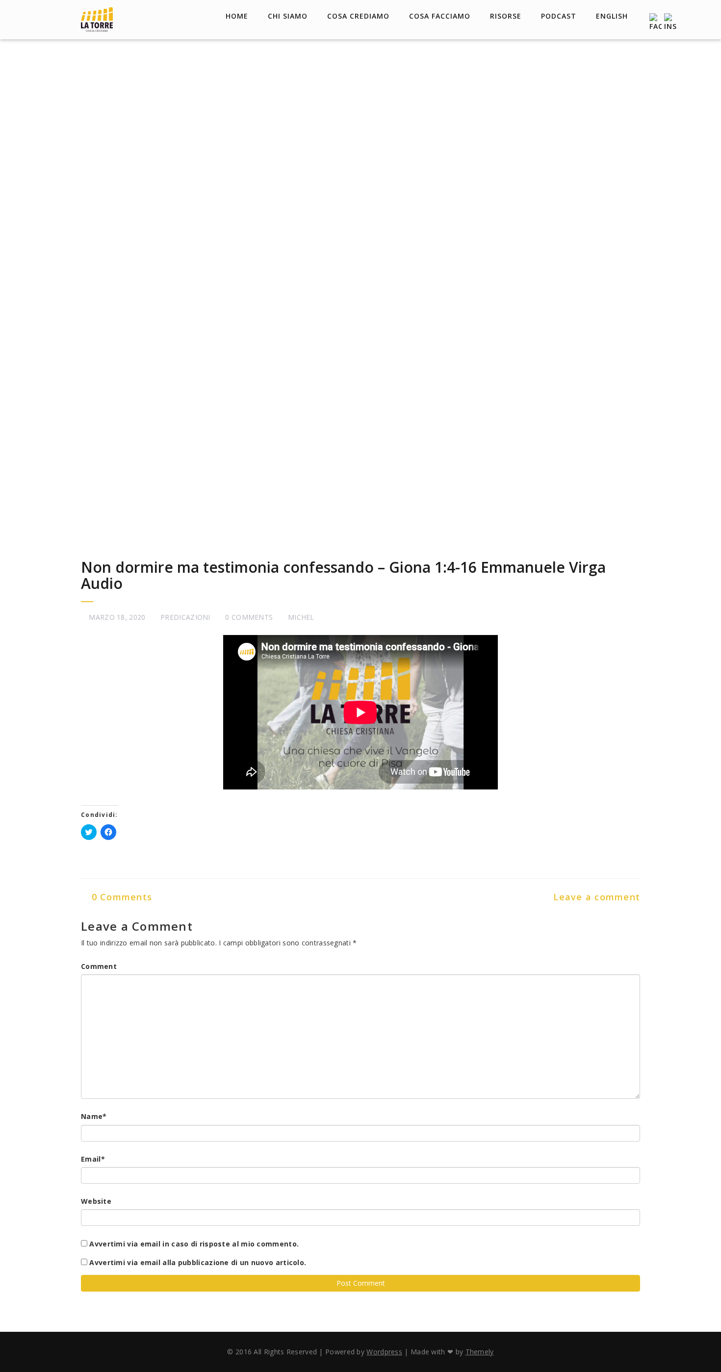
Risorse (505, 16)
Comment (99, 966)
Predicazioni (185, 617)
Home (237, 16)
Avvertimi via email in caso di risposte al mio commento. (194, 1243)
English (612, 16)
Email (93, 1159)
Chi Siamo (288, 16)
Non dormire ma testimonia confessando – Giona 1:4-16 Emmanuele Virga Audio (343, 575)
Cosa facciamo (439, 16)
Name (94, 1116)
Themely (479, 1351)
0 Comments (120, 897)
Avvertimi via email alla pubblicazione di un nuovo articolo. (197, 1262)
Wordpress (384, 1351)
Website (96, 1201)
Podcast (558, 16)
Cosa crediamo (358, 16)
